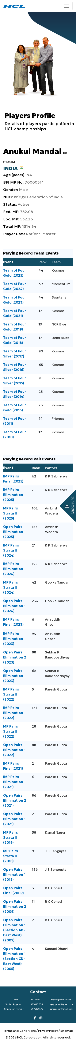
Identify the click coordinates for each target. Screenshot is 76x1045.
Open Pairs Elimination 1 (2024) (14, 606)
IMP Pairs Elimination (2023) (13, 639)
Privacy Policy (48, 1031)
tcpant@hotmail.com (61, 999)
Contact (38, 991)
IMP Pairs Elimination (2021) (13, 782)
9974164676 (37, 1009)
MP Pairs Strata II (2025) (10, 513)
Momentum (61, 284)
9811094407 (37, 999)
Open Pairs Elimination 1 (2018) (14, 874)
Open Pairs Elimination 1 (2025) (14, 532)
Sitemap (66, 1031)
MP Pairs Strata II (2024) (10, 587)
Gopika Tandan (57, 582)
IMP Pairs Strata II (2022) (11, 694)
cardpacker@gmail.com (61, 1009)
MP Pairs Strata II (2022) (10, 731)
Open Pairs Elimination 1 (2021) (14, 819)
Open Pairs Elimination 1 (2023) (14, 676)
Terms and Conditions (19, 1031)
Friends (58, 418)
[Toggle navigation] (67, 6)
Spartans (59, 297)
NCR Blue (59, 324)
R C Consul (53, 888)
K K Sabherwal (56, 476)
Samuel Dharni (56, 948)
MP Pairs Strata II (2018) (10, 856)
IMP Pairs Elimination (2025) (13, 495)
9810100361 (37, 1004)
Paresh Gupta (56, 689)
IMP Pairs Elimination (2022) (13, 713)
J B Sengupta (55, 851)
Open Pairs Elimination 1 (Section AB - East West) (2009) (14, 930)
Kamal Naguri (55, 832)
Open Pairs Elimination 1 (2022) (14, 750)
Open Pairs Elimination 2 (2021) (14, 800)
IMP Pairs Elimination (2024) (13, 569)
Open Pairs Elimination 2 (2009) (14, 906)
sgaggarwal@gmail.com (61, 1004)
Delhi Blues (60, 338)
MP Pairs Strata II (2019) (10, 837)
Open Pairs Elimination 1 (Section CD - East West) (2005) (14, 958)
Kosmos (58, 270)
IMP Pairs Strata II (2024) (11, 550)
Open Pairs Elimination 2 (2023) (14, 657)
